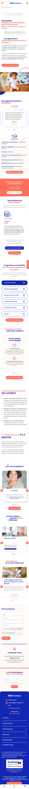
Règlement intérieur (14, 780)
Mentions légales (22, 776)
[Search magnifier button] (3, 7)
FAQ (10, 705)
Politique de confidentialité (8, 779)
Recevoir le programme (14, 320)
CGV (23, 778)
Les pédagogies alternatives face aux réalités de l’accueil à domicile (13, 581)
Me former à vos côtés (14, 377)
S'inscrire (14, 686)
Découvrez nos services (14, 192)
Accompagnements (7, 729)
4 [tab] (16, 504)
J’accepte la (13, 628)
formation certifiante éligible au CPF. (14, 231)
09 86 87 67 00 (14, 658)
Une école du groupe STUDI (9, 776)
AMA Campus (5, 734)
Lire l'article (15, 595)
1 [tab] (12, 504)
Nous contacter (14, 253)
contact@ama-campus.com (16, 702)
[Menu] (2, 3)
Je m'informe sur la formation (10, 65)
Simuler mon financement (14, 248)
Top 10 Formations (7, 723)
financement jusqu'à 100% (14, 783)
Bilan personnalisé (7, 739)
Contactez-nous (14, 508)
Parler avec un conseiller (14, 172)
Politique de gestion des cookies (13, 778)
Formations (5, 718)
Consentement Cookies (14, 708)
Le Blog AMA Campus (8, 744)
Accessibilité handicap (21, 779)
